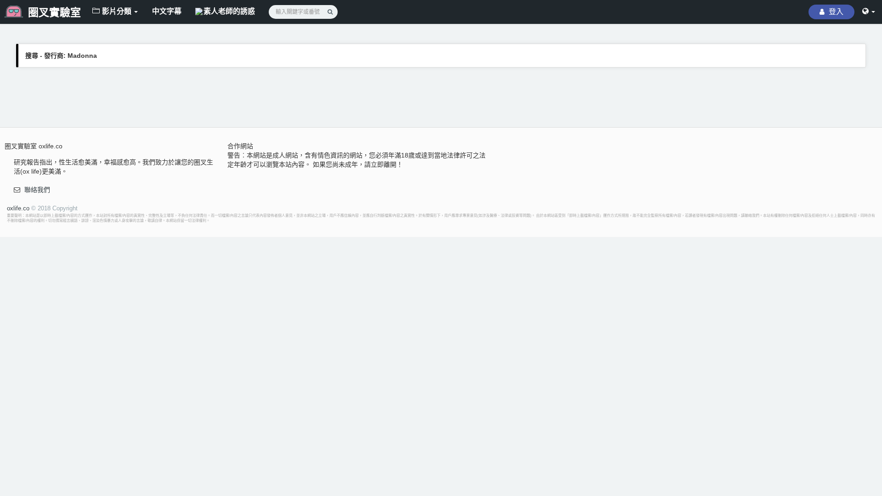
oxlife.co (18, 208)
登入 (835, 12)
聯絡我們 (37, 189)
